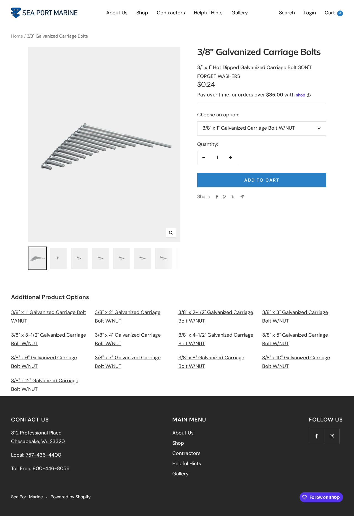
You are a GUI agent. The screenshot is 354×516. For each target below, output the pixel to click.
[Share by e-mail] (242, 196)
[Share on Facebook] (217, 197)
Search (287, 12)
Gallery (239, 12)
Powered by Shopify (71, 497)
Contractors (171, 12)
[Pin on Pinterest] (224, 197)
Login (310, 12)
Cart (333, 12)
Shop (142, 12)
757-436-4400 (43, 455)
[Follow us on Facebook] (316, 436)
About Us (116, 12)
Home (17, 36)
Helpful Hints (208, 12)
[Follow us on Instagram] (331, 436)
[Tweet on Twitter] (233, 197)
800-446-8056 (51, 468)
